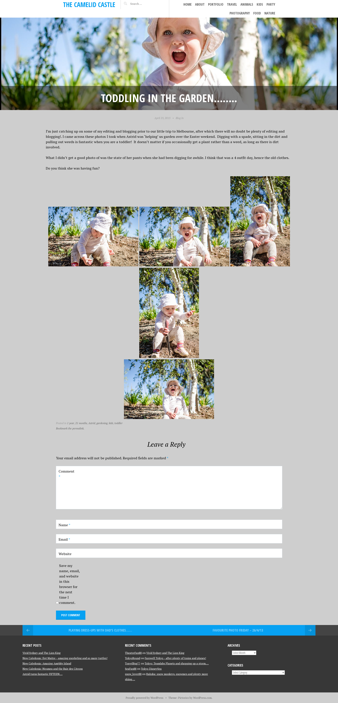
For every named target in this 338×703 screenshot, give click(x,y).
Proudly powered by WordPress (144, 697)
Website (65, 553)
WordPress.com (202, 697)
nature (269, 13)
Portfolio (215, 4)
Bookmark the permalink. (70, 428)
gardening (102, 423)
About (200, 4)
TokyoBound (132, 658)
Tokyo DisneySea (151, 668)
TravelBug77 (132, 663)
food (257, 13)
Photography (240, 13)
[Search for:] (145, 3)
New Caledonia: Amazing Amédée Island (47, 663)
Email (64, 539)
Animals (246, 4)
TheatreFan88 (133, 653)
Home (187, 4)
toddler (118, 423)
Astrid (91, 423)
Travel (232, 4)
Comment (66, 474)
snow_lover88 (133, 674)
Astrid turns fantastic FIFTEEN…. (42, 674)
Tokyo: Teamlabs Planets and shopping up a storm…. (177, 663)
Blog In (180, 118)
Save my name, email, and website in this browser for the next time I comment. (69, 584)
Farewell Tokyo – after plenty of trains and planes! (175, 658)
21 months (81, 423)
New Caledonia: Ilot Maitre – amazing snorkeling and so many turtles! (65, 658)
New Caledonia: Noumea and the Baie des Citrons (53, 668)
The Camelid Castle (89, 4)
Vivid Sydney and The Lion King (42, 653)
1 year (70, 423)
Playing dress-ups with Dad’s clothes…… (100, 630)
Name (64, 525)
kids (260, 4)
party (271, 4)
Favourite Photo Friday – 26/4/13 (238, 630)
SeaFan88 (130, 668)
